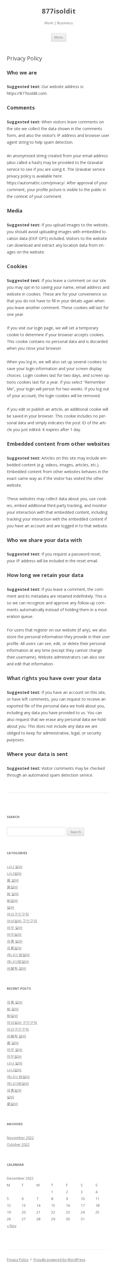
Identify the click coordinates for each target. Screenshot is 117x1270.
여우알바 (14, 934)
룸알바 (12, 886)
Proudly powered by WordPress (59, 1259)
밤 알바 (13, 893)
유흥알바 (14, 947)
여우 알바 (14, 927)
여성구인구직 (18, 914)
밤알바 (12, 900)
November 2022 (20, 1137)
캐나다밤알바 (18, 961)
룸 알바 (13, 880)
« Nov (11, 1225)
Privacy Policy (17, 1259)
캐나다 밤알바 (18, 954)
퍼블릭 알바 (16, 968)
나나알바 (14, 873)
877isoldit (59, 11)
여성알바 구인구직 (22, 920)
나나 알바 (14, 866)
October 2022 (18, 1144)
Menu (58, 37)
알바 (10, 907)
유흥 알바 (14, 941)
